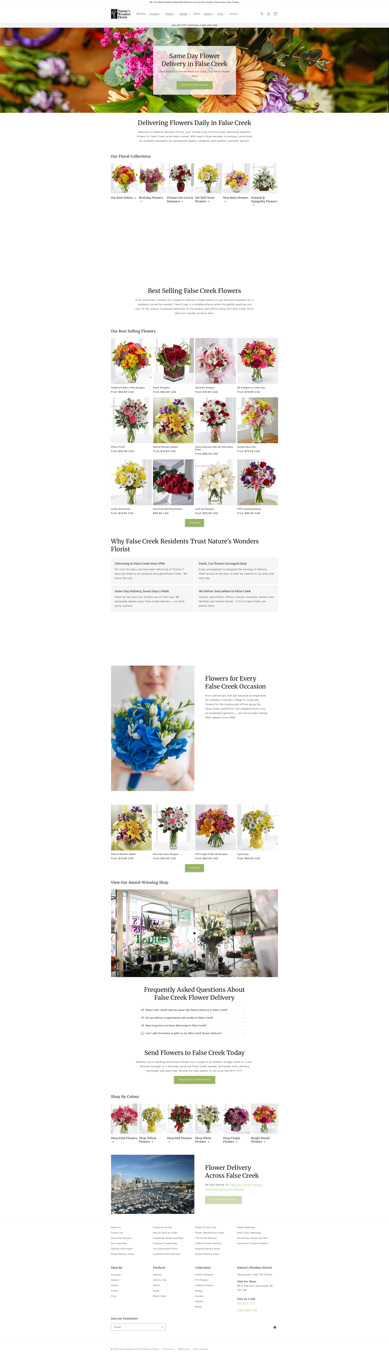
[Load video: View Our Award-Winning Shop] (194, 933)
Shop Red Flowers (179, 1138)
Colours (208, 13)
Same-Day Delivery (121, 1238)
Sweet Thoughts (161, 388)
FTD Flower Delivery (206, 1238)
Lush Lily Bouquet (204, 509)
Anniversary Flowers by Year (252, 1238)
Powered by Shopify (150, 1349)
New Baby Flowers (236, 197)
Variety (114, 1285)
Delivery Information (122, 1248)
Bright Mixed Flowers (260, 1139)
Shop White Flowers (203, 1139)
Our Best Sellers (122, 197)
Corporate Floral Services (166, 1254)
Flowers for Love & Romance (180, 199)
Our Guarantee (119, 1243)
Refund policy (184, 1349)
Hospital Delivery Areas (207, 1248)
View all (194, 522)
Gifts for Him (160, 1280)
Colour (114, 1290)
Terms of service (200, 1349)
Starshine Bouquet (204, 388)
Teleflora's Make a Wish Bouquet (128, 388)
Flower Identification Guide (209, 1232)
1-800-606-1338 (247, 1310)
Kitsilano (239, 1189)
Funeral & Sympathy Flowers (264, 199)
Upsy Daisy (243, 854)
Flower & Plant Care (205, 1227)
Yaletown (235, 1184)
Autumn (199, 1301)
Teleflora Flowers (204, 1285)
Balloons (157, 1274)
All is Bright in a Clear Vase (251, 388)
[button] (156, 14)
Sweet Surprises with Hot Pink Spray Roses (214, 448)
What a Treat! (118, 447)
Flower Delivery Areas (122, 1254)
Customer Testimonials (165, 1243)
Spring (198, 1290)
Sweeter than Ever (246, 447)
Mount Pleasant (252, 1184)
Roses (156, 1290)
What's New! (160, 1296)
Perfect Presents (204, 1274)
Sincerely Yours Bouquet (166, 854)
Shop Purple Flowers (231, 1139)
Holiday (183, 13)
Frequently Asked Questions (168, 1238)
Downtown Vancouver (218, 1189)
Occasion (154, 13)
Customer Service (162, 1227)
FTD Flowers (201, 1280)
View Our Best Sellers (194, 84)
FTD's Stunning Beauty (249, 509)
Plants (156, 1285)
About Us (116, 1227)
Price (220, 13)
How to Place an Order (165, 1232)
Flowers (169, 13)
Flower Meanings (246, 1227)
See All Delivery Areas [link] (223, 1199)
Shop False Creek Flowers (195, 1079)
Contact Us (117, 1232)
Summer (199, 1296)
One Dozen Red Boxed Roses (167, 509)
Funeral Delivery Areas (207, 1254)
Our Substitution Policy (165, 1248)
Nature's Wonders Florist (130, 1349)
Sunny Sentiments (120, 509)
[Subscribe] (162, 1327)
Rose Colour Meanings (249, 1232)
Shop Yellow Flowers (147, 1139)
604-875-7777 (246, 1303)
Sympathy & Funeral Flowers (252, 1243)
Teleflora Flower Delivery (208, 1243)
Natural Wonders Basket (165, 447)
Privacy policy (168, 1349)
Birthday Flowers (151, 197)
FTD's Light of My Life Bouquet (211, 854)
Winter (198, 1306)
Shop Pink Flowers (124, 1138)
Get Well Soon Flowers (205, 199)
